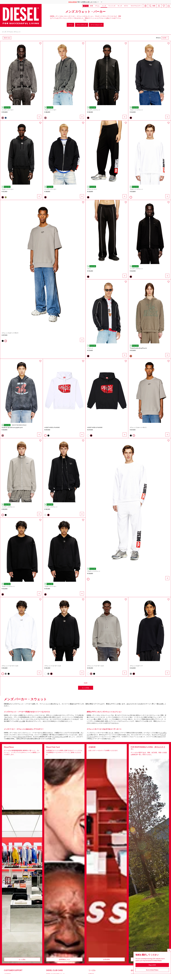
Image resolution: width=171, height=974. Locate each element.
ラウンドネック (81, 25)
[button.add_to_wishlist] (40, 43)
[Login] (159, 6)
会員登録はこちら (64, 959)
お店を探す (106, 959)
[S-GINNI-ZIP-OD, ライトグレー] (21, 470)
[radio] (3, 118)
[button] (85, 2)
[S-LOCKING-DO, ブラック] (107, 311)
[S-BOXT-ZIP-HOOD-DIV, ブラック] (64, 153)
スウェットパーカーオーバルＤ (10, 666)
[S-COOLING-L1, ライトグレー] (149, 391)
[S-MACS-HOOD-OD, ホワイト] (21, 629)
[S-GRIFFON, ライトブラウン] (149, 311)
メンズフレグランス (58, 736)
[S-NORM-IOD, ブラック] (149, 73)
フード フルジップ (96, 25)
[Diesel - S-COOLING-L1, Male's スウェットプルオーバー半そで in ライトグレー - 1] (43, 264)
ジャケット (90, 348)
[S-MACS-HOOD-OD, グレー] (107, 629)
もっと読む (22, 959)
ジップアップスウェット (93, 110)
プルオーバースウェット (136, 110)
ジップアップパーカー (8, 110)
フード (70, 25)
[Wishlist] (163, 6)
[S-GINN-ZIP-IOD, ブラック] (107, 73)
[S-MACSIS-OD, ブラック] (21, 550)
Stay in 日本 (152, 965)
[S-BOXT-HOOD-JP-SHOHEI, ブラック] (107, 391)
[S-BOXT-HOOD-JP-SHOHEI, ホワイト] (64, 391)
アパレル (10, 32)
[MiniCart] (168, 6)
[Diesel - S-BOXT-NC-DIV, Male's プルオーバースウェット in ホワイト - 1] (128, 502)
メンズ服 (22, 721)
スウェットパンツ (92, 189)
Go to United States (152, 970)
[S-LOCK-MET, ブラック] (149, 232)
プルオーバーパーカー (50, 110)
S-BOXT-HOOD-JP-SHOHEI (52, 427)
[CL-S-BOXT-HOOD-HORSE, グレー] (21, 391)
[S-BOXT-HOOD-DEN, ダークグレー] (64, 73)
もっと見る (85, 688)
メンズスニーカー (20, 736)
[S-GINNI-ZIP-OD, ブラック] (64, 470)
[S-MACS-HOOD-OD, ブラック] (64, 550)
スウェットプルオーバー (136, 666)
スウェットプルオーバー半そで (10, 333)
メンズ (4, 32)
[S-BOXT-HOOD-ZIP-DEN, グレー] (21, 73)
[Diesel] (21, 15)
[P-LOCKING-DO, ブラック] (107, 232)
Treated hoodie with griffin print (138, 348)
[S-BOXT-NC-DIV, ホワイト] (149, 153)
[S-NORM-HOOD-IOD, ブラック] (21, 153)
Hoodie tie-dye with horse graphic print (12, 427)
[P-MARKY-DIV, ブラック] (107, 153)
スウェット (17, 32)
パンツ (89, 268)
